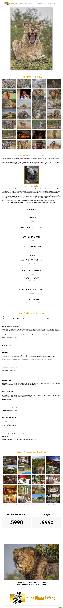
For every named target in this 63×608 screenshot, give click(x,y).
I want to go (16, 534)
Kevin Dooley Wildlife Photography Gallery (47, 3)
